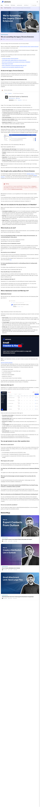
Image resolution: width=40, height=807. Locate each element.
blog (10, 259)
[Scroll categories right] (28, 5)
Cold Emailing (7, 5)
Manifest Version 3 (31, 173)
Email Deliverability (27, 5)
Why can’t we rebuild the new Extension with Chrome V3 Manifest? (16, 62)
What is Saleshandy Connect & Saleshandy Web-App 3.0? (14, 65)
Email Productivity (7, 7)
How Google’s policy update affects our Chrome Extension (14, 60)
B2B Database (13, 5)
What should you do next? (7, 63)
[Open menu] (37, 2)
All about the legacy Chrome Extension (10, 58)
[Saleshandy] (6, 2)
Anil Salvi (3, 39)
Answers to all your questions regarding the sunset (12, 67)
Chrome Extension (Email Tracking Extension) (29, 46)
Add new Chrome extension (6, 362)
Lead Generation (19, 5)
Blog (2, 5)
